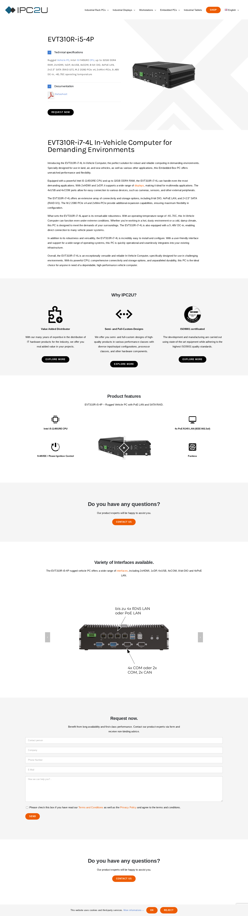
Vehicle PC (63, 60)
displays (139, 185)
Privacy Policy (128, 807)
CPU (92, 60)
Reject (169, 910)
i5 (78, 60)
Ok (152, 910)
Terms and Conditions (90, 807)
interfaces (122, 570)
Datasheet (61, 94)
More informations (132, 910)
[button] (84, 52)
